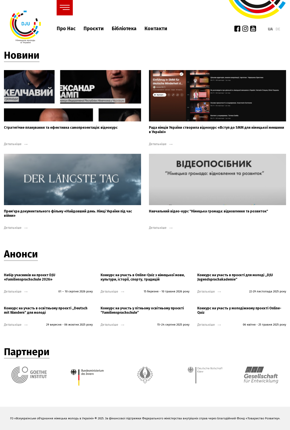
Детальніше (13, 144)
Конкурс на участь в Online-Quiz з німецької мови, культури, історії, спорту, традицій (143, 277)
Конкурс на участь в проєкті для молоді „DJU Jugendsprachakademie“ (235, 277)
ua (270, 29)
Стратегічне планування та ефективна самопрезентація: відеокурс (61, 127)
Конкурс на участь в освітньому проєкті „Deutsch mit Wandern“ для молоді (45, 310)
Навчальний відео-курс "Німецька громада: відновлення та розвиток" (208, 211)
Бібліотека (124, 29)
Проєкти (93, 29)
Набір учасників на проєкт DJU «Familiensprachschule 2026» (29, 277)
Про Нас (66, 29)
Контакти (155, 29)
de (278, 29)
